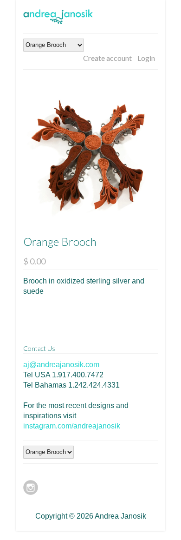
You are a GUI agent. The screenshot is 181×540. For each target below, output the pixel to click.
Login (146, 57)
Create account (107, 57)
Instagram (30, 487)
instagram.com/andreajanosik (71, 426)
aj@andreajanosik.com (61, 365)
